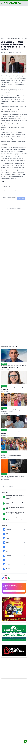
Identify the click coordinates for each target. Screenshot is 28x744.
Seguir (14, 591)
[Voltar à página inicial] (25, 741)
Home (3, 38)
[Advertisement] (14, 21)
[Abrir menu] (1, 3)
